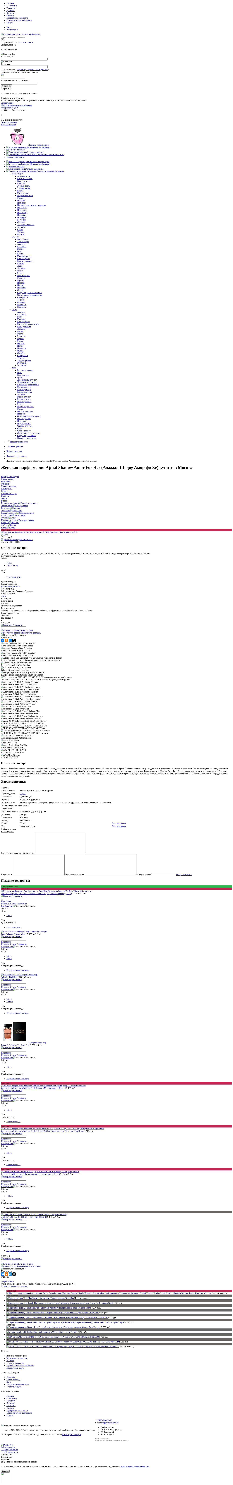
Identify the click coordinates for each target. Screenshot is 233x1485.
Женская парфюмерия (38, 145)
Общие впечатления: (74, 874)
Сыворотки (22, 297)
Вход (8, 27)
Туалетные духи (13, 1387)
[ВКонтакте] (2, 640)
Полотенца (22, 212)
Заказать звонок (25, 42)
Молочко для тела (25, 406)
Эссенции (21, 365)
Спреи (20, 290)
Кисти (20, 191)
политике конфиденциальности (134, 1466)
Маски (20, 271)
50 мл (9, 958)
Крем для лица (24, 326)
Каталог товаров (9, 122)
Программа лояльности (17, 18)
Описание (5, 510)
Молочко (21, 278)
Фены (20, 229)
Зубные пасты (23, 186)
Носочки (21, 200)
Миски (20, 198)
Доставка (10, 10)
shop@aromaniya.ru (9, 108)
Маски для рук (24, 399)
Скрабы (20, 353)
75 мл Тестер (12, 565)
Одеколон (11, 1377)
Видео (4, 527)
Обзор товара (7, 505)
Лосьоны (21, 268)
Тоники (20, 300)
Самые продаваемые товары (14, 1286)
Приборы (21, 217)
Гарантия (10, 8)
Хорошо (5, 1471)
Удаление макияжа (25, 224)
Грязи (19, 377)
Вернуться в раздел (10, 503)
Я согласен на (26, 69)
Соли (19, 428)
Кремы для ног (24, 387)
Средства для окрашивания (29, 295)
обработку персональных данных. (32, 69)
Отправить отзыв (184, 874)
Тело (14, 368)
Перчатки (21, 210)
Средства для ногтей (26, 435)
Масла (20, 273)
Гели (19, 251)
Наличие (5, 522)
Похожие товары (9, 520)
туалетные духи (13, 577)
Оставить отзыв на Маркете (19, 20)
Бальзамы (21, 246)
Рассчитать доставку (31, 633)
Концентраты (23, 258)
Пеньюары (22, 208)
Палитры (21, 203)
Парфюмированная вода (17, 970)
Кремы (20, 263)
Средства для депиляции (28, 433)
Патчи (20, 346)
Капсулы (21, 319)
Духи (8, 1382)
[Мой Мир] (10, 640)
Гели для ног (23, 375)
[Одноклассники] (6, 640)
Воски (20, 249)
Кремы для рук (24, 389)
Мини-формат (23, 275)
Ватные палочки (24, 178)
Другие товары (119, 823)
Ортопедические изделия (28, 416)
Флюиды (21, 302)
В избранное (7, 906)
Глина (20, 254)
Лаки (19, 266)
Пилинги (21, 348)
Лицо (14, 309)
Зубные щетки (23, 188)
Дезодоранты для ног (27, 380)
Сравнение (22, 904)
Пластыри (22, 421)
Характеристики (8, 513)
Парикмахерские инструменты (31, 205)
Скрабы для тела (24, 426)
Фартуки (21, 227)
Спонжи (21, 222)
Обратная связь (8, 1447)
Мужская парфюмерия (40, 147)
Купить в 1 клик (25, 630)
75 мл (9, 563)
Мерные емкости (25, 195)
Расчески (21, 220)
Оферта (9, 23)
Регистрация (12, 30)
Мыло (20, 341)
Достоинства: (28, 853)
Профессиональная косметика (50, 154)
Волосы (15, 237)
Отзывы (10, 15)
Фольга (20, 232)
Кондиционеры (24, 256)
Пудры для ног (24, 423)
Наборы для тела (25, 411)
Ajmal (3, 596)
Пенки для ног (24, 418)
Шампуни (21, 304)
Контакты (11, 13)
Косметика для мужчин (28, 324)
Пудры (20, 351)
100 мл (9, 1001)
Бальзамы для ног (25, 370)
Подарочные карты (15, 157)
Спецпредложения (34, 152)
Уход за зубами (24, 360)
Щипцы (21, 234)
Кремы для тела (24, 392)
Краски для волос (25, 261)
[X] (14, 640)
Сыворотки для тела (26, 438)
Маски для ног (24, 397)
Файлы (4, 525)
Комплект (5, 508)
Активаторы (23, 241)
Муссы (20, 280)
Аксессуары (17, 174)
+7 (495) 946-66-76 (9, 42)
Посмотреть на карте (71, 1434)
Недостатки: (6, 874)
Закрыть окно (7, 103)
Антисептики (23, 176)
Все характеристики (10, 586)
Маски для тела (24, 401)
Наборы (21, 283)
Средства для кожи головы (29, 292)
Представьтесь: (144, 874)
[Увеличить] (39, 532)
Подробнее (6, 901)
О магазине (11, 6)
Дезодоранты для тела (27, 382)
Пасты (20, 285)
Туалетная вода (13, 1121)
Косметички (22, 193)
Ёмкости (21, 183)
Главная (10, 3)
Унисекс (21, 150)
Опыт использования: (11, 853)
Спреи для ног (24, 431)
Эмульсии (21, 307)
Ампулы (21, 244)
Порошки (21, 215)
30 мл (9, 915)
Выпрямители (23, 181)
